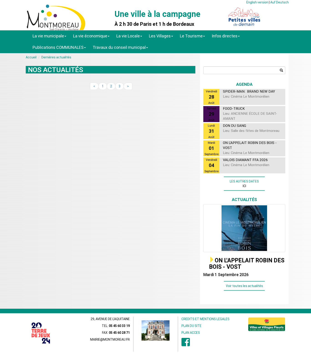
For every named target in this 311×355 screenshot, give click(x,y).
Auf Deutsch (279, 2)
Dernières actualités (56, 57)
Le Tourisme (191, 36)
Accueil (31, 57)
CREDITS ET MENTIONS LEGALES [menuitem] (205, 319)
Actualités (244, 199)
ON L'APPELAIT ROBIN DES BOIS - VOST (246, 263)
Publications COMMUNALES (58, 47)
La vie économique (90, 36)
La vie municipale (48, 36)
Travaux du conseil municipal (119, 47)
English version (257, 2)
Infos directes (224, 36)
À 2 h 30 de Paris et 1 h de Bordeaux (154, 24)
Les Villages (160, 36)
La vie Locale (128, 36)
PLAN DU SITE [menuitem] (191, 326)
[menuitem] (185, 344)
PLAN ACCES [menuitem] (190, 332)
